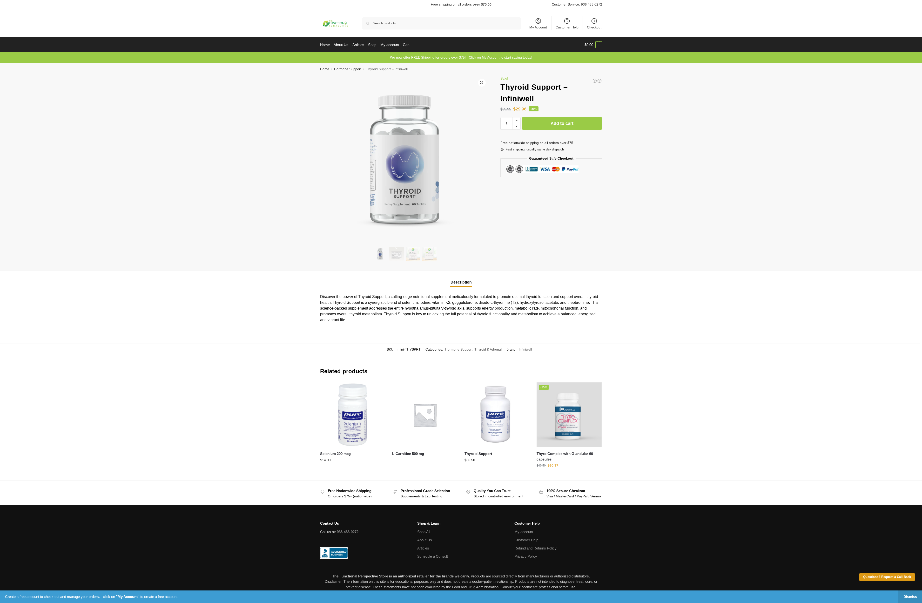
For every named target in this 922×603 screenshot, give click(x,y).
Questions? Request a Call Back (887, 577)
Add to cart (562, 123)
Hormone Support (347, 69)
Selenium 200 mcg (335, 454)
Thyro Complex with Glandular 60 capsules (565, 456)
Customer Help (567, 27)
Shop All (423, 532)
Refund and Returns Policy (535, 548)
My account (523, 532)
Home (324, 69)
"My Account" (127, 597)
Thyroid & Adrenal (488, 349)
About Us (424, 540)
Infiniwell (525, 349)
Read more (424, 462)
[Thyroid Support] (497, 414)
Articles (423, 548)
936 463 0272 (591, 4)
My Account (538, 27)
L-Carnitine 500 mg (408, 454)
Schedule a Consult (432, 556)
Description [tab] (461, 282)
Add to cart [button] (352, 470)
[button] (593, 45)
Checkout (594, 27)
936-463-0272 (347, 532)
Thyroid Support (478, 454)
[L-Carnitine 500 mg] (594, 80)
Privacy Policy (525, 556)
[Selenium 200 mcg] (599, 80)
